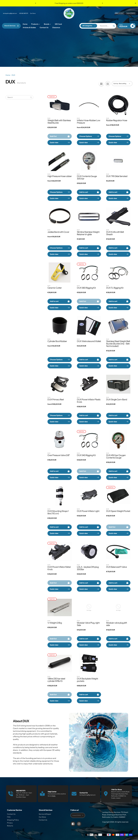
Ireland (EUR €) (130, 13)
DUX (13, 75)
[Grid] (101, 83)
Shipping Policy (13, 820)
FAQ (8, 817)
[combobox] (19, 97)
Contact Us (11, 814)
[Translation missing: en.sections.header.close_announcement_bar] (135, 3)
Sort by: (115, 83)
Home (8, 75)
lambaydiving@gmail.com (10, 13)
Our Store (33, 13)
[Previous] (36, 3)
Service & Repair (45, 814)
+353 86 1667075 (23, 13)
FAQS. (54, 796)
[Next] (102, 3)
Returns (10, 826)
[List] (107, 83)
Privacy (10, 823)
